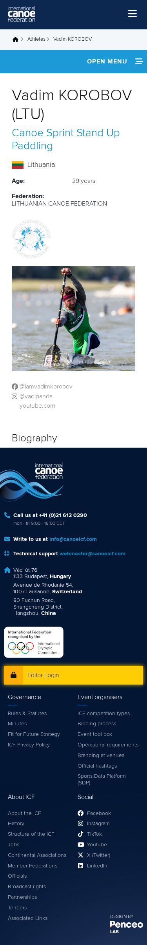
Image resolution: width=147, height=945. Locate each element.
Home (18, 39)
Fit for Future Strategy (34, 734)
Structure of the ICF (31, 834)
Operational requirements (108, 745)
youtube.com (37, 406)
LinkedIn (97, 866)
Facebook (99, 813)
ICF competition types (104, 713)
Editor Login (43, 675)
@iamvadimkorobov (46, 386)
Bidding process (97, 723)
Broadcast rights (27, 886)
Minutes (17, 723)
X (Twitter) (98, 855)
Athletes (36, 39)
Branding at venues (101, 755)
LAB (114, 932)
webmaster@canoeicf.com (92, 554)
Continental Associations (37, 855)
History (16, 823)
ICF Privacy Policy (29, 745)
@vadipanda (36, 396)
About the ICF (24, 813)
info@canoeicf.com (73, 539)
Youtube (97, 844)
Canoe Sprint (43, 133)
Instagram (98, 823)
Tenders (17, 908)
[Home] (21, 14)
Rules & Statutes (27, 713)
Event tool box (95, 734)
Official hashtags (97, 766)
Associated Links (27, 918)
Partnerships (22, 897)
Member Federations (32, 866)
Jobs (13, 844)
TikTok (94, 834)
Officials (17, 876)
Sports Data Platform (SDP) (102, 779)
